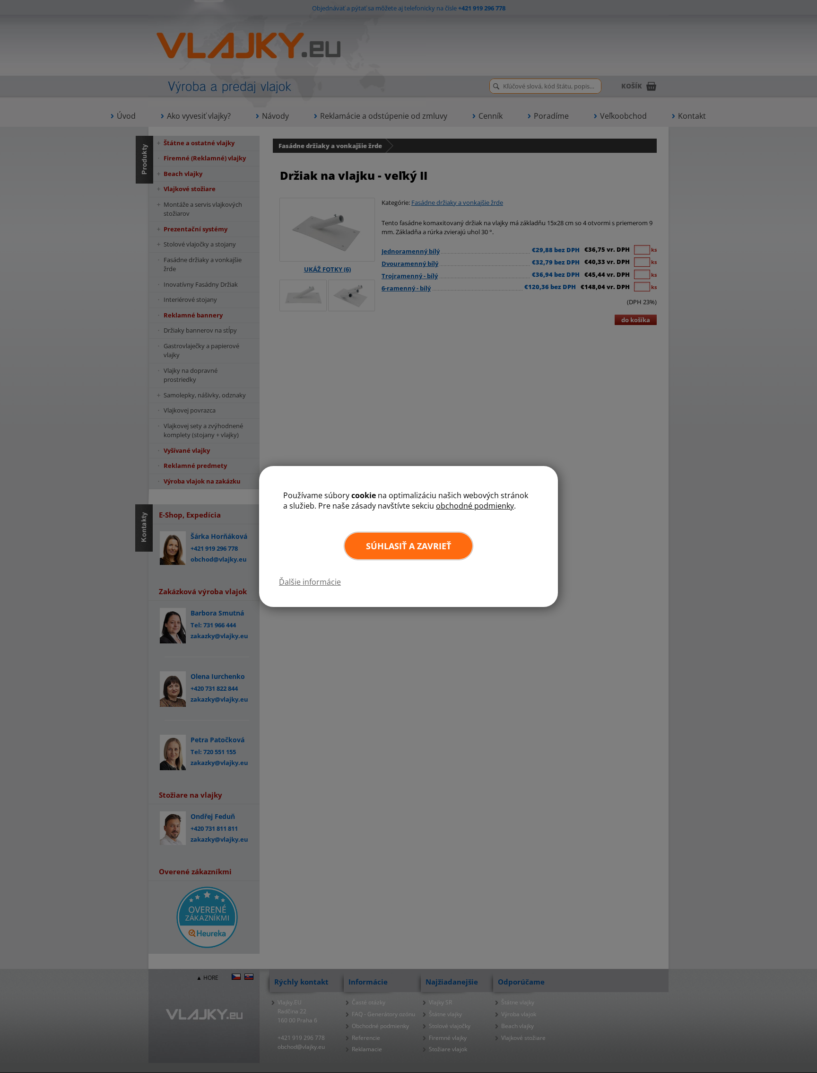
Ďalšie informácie (310, 582)
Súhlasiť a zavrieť (408, 546)
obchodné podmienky (475, 506)
